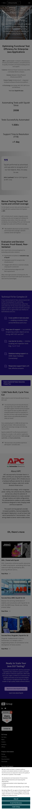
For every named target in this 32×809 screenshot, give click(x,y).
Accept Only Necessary (16, 803)
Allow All (16, 799)
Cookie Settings (16, 807)
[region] (16, 788)
